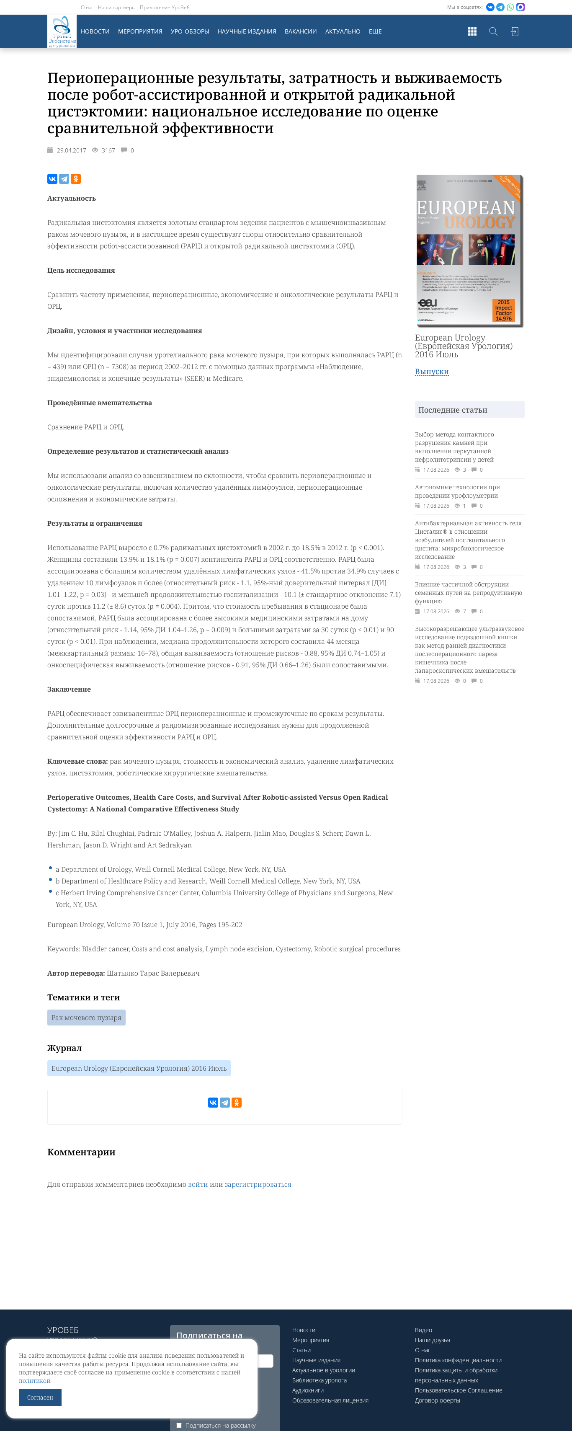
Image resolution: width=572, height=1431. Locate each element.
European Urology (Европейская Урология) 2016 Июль (139, 1068)
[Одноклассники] (76, 179)
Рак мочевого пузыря (86, 1017)
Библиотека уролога (319, 1380)
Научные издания (247, 31)
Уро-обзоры (190, 31)
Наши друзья (432, 1340)
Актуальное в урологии (323, 1370)
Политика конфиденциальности (458, 1360)
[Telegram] (64, 179)
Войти (514, 31)
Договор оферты (437, 1400)
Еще (375, 31)
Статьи (301, 1350)
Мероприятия (140, 31)
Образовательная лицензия (330, 1400)
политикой (34, 1381)
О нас (87, 7)
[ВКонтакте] (52, 179)
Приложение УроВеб (165, 7)
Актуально (343, 31)
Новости (95, 31)
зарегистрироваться (258, 1184)
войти (198, 1184)
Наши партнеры (117, 7)
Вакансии (301, 31)
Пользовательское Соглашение (458, 1390)
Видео (423, 1330)
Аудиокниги (308, 1390)
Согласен (40, 1397)
